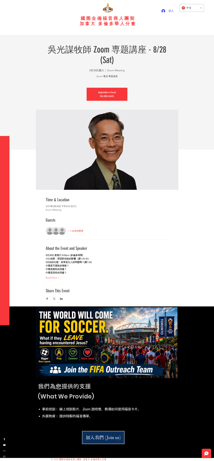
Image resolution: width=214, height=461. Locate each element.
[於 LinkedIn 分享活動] (61, 299)
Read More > (52, 277)
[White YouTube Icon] (4, 445)
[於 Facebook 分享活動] (47, 299)
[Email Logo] (4, 450)
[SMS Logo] (4, 456)
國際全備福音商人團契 (108, 18)
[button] (5, 4)
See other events (107, 96)
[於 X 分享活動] (54, 299)
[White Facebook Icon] (4, 439)
